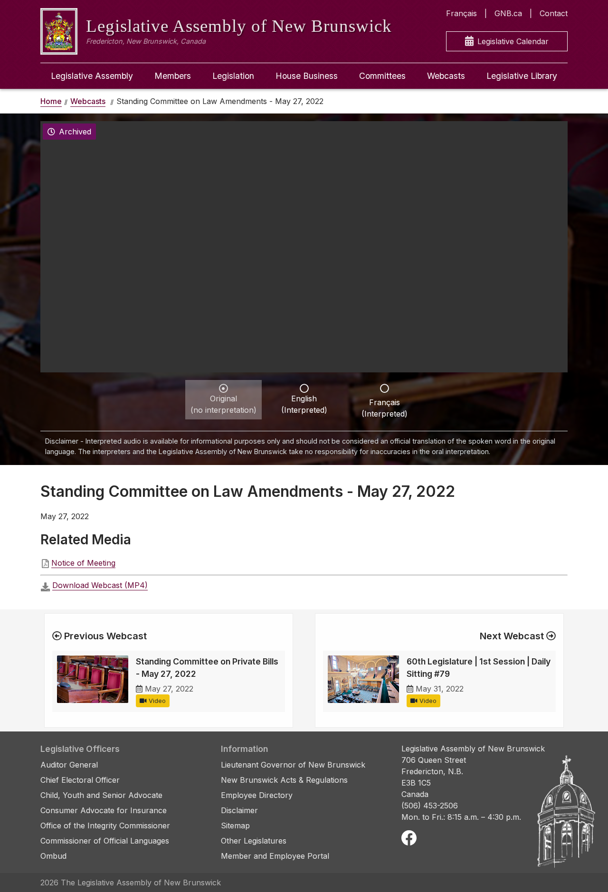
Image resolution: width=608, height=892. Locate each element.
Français (461, 13)
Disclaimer (239, 810)
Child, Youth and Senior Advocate (101, 795)
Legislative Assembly (92, 76)
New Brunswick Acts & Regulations (284, 780)
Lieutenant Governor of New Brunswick (293, 764)
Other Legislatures (253, 840)
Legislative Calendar (513, 41)
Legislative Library (521, 76)
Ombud (53, 856)
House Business (307, 76)
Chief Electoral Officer (80, 780)
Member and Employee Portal (275, 856)
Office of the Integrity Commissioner (105, 825)
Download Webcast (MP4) (100, 585)
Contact (554, 13)
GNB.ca (508, 13)
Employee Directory (257, 795)
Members (172, 76)
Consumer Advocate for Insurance (103, 810)
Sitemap (235, 825)
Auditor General (69, 764)
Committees (382, 76)
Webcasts (446, 76)
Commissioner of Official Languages (104, 840)
